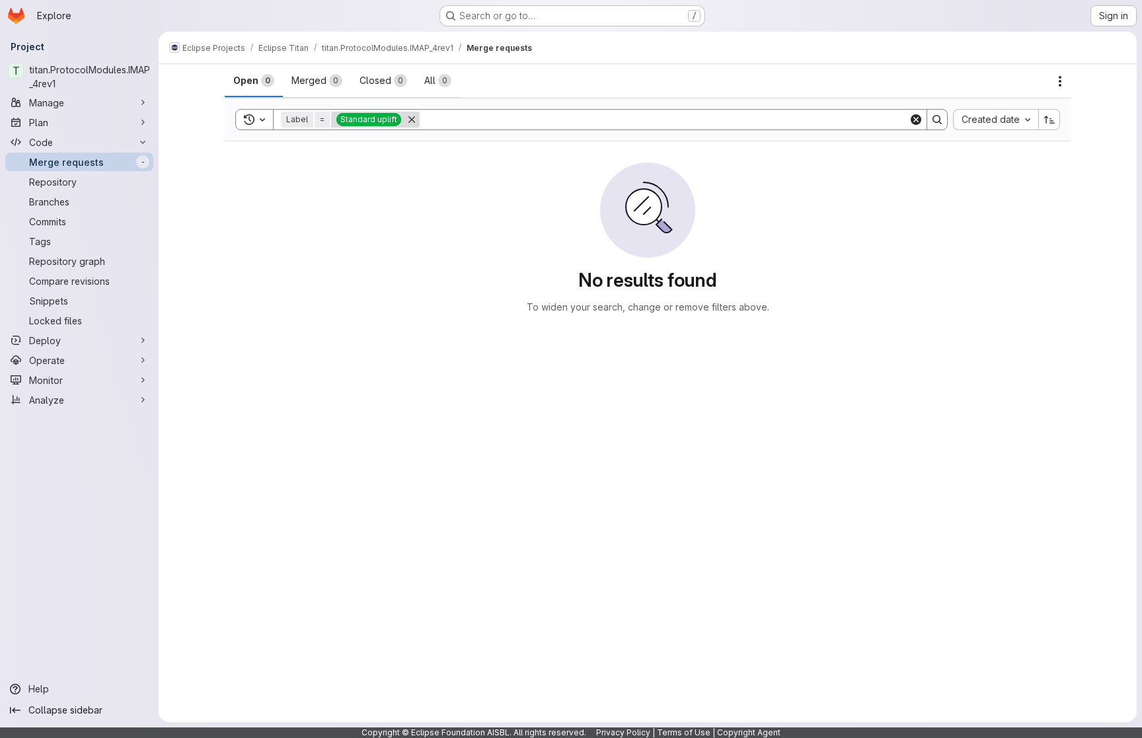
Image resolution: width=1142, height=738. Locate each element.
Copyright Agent (748, 732)
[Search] (937, 119)
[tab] (254, 80)
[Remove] (412, 120)
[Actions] (1060, 81)
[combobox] (995, 119)
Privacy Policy (623, 732)
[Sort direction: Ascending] (1049, 119)
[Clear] (916, 120)
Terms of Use (683, 732)
